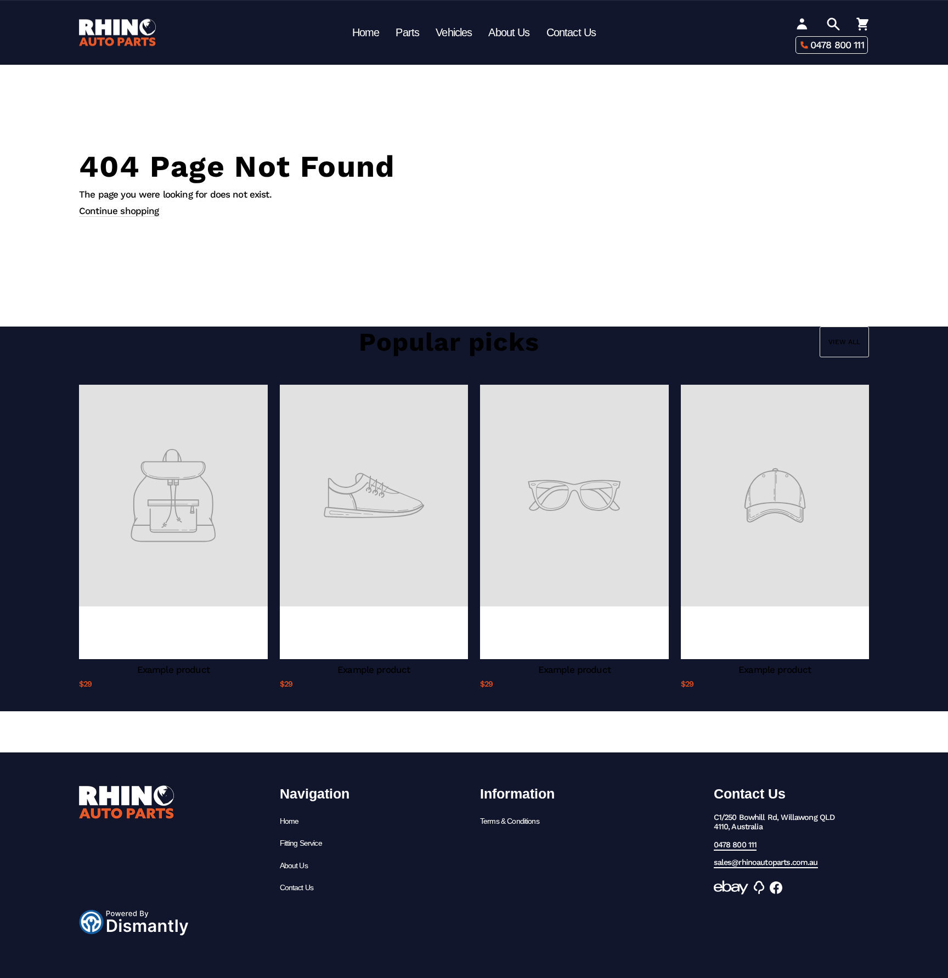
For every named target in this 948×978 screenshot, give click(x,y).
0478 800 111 (837, 44)
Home (366, 32)
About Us (508, 32)
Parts (407, 32)
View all (844, 342)
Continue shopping (119, 210)
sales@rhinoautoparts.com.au (766, 862)
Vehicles (454, 32)
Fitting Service (301, 843)
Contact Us (571, 32)
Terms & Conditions (509, 821)
